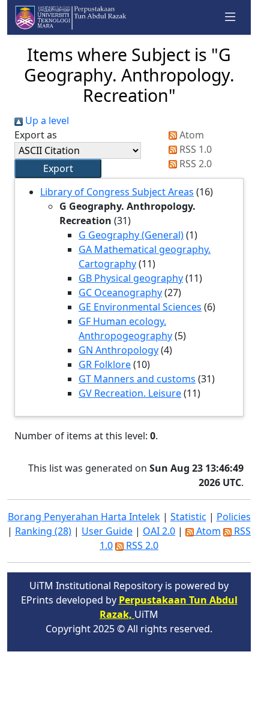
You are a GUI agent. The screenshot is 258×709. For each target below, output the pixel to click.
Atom (190, 134)
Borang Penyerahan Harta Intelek (84, 516)
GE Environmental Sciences (140, 306)
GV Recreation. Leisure (130, 393)
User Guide (107, 531)
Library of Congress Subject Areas (117, 191)
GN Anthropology (118, 350)
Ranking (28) (43, 531)
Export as (35, 134)
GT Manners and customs (137, 378)
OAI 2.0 (159, 531)
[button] (57, 168)
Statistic (188, 516)
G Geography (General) (131, 235)
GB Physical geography (131, 278)
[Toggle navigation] (230, 17)
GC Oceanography (120, 292)
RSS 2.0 (194, 163)
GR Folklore (105, 364)
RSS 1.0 (194, 149)
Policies (234, 516)
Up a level (46, 120)
